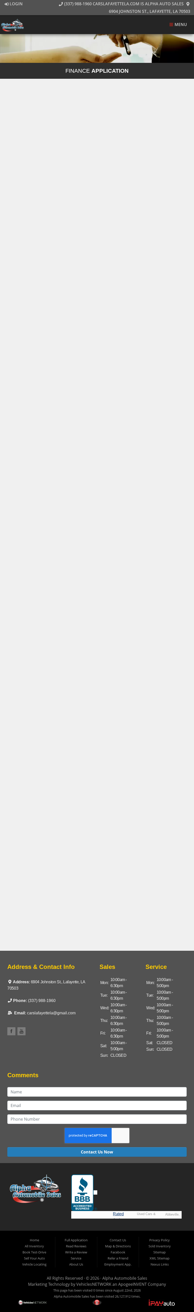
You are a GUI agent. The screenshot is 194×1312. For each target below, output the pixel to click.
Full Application (76, 1240)
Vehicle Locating (34, 1264)
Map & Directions (118, 1246)
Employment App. (117, 1264)
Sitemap (159, 1252)
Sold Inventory (160, 1246)
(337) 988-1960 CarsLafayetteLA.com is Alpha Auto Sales (123, 4)
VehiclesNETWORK (93, 1284)
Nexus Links (160, 1264)
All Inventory (34, 1246)
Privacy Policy (159, 1240)
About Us (76, 1264)
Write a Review (76, 1252)
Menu (180, 25)
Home (34, 1240)
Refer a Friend (118, 1258)
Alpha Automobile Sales (124, 1278)
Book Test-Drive (34, 1252)
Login (16, 4)
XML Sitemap (159, 1258)
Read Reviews (76, 1246)
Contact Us (118, 1240)
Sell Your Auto (34, 1258)
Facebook (118, 1252)
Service (76, 1258)
